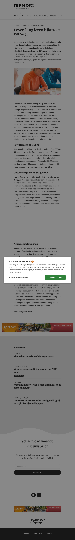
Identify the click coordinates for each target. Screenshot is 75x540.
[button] (18, 277)
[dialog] (37, 270)
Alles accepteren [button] (55, 277)
